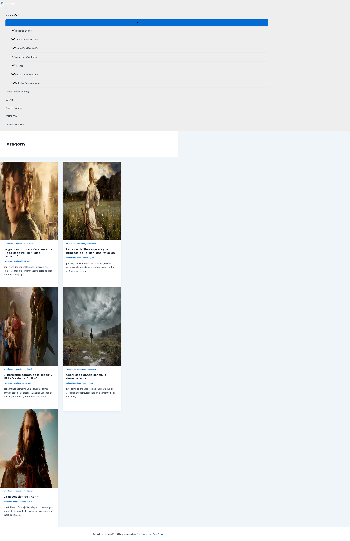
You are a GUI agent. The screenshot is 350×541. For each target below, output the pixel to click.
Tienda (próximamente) (17, 91)
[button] (17, 15)
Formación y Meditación (26, 48)
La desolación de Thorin (21, 496)
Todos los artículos (24, 30)
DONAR (9, 99)
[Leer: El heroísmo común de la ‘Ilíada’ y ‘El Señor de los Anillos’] (29, 365)
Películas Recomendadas (27, 83)
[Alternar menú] (136, 22)
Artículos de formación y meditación (18, 243)
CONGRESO (11, 116)
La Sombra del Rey (14, 124)
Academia (10, 15)
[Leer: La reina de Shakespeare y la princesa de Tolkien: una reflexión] (92, 239)
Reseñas (19, 65)
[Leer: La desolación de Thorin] (29, 486)
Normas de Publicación (26, 39)
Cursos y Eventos (13, 108)
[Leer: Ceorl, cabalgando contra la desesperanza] (92, 365)
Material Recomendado (26, 74)
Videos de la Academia (26, 57)
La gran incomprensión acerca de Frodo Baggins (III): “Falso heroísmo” (28, 253)
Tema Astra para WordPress (150, 534)
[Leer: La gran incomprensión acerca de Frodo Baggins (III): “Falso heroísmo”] (29, 239)
